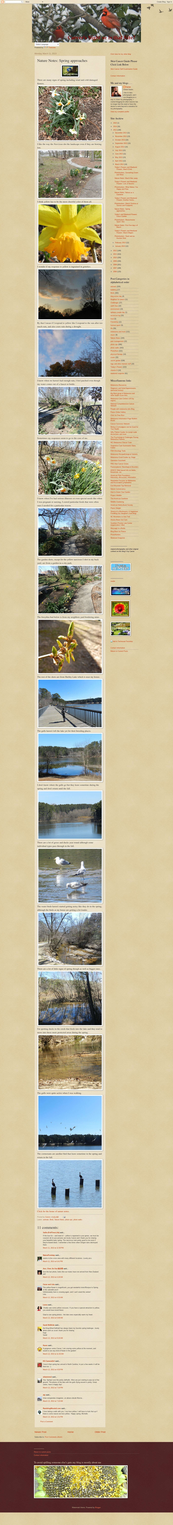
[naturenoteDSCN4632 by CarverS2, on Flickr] (70, 1207)
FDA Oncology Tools (118, 451)
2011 (115, 254)
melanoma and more (118, 332)
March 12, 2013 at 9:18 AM (53, 1338)
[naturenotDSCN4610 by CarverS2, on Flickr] (70, 781)
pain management (117, 341)
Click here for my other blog (121, 54)
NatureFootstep (49, 1255)
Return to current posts (42, 1452)
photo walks (77, 1220)
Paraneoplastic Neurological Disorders (124, 467)
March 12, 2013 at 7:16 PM (53, 1388)
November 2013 (121, 136)
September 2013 (121, 143)
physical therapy (117, 354)
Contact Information (118, 76)
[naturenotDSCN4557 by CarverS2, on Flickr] (70, 434)
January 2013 (120, 246)
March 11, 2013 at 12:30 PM (53, 1248)
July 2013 (119, 150)
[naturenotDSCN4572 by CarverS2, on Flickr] (70, 494)
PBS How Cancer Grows (120, 464)
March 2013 (119, 164)
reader (113, 581)
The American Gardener (119, 499)
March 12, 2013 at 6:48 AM (53, 1318)
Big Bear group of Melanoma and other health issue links (123, 394)
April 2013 (119, 161)
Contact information (118, 648)
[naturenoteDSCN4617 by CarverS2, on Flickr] (70, 1150)
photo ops (68, 1220)
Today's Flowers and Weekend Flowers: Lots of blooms (126, 182)
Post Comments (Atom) (53, 1437)
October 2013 (120, 140)
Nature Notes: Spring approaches (122, 210)
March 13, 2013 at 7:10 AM (53, 1401)
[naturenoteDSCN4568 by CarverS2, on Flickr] (70, 613)
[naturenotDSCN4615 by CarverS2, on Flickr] (70, 838)
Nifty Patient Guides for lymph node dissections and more (124, 433)
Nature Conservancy (118, 489)
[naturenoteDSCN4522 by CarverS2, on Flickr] (70, 198)
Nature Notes (59, 1220)
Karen (45, 1345)
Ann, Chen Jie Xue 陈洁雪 (53, 1269)
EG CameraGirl (49, 1361)
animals (46, 1220)
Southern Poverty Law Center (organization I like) (121, 524)
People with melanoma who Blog (122, 409)
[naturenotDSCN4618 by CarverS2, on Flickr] (70, 727)
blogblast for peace (117, 299)
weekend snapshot (117, 373)
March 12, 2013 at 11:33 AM (53, 1354)
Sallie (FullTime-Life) (51, 1232)
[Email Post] (64, 1217)
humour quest (116, 325)
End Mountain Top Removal (121, 486)
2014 (115, 126)
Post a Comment (46, 1422)
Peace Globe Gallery (118, 412)
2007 (115, 268)
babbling (114, 290)
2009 (115, 261)
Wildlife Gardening (117, 502)
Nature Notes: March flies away (126, 178)
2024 (115, 123)
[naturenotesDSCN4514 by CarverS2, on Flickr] (70, 140)
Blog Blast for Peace (118, 531)
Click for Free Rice (117, 415)
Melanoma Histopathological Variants (124, 454)
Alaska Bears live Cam (119, 520)
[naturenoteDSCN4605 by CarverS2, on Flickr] (70, 1025)
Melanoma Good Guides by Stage (123, 457)
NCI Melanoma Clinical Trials (121, 442)
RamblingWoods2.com (52, 1408)
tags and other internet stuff (121, 364)
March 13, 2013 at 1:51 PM (53, 1417)
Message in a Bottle (118, 528)
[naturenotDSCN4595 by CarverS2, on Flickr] (70, 673)
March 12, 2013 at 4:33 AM (53, 1297)
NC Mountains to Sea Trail (120, 517)
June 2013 (119, 154)
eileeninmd (47, 1377)
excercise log (115, 315)
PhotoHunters (116, 535)
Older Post (100, 1432)
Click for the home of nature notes (53, 1211)
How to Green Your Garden (120, 492)
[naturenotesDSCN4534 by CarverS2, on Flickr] (70, 376)
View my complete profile (120, 112)
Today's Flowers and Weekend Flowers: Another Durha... (126, 199)
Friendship (114, 322)
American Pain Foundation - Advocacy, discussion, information (123, 476)
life (112, 328)
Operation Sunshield (118, 460)
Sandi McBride (48, 1325)
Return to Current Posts (119, 651)
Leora (45, 1305)
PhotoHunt (114, 351)
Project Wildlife (116, 495)
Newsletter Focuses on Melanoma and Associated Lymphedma (123, 481)
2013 (115, 130)
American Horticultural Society (122, 505)
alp (44, 1395)
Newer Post (40, 1432)
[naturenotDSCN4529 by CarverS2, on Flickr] (70, 262)
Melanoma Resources (119, 385)
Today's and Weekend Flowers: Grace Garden (126, 215)
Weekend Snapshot (118, 538)
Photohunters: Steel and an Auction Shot (125, 237)
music (113, 335)
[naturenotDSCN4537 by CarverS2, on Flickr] (70, 319)
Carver (128, 87)
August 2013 (120, 147)
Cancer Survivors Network (120, 424)
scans (113, 357)
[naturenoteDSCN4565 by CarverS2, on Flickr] (70, 555)
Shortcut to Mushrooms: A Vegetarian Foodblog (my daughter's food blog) (124, 512)
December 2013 (121, 133)
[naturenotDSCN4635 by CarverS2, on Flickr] (70, 965)
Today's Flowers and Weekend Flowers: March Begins (126, 232)
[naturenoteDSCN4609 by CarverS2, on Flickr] (70, 902)
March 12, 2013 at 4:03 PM (53, 1370)
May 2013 (119, 157)
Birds (52, 1220)
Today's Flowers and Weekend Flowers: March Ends (126, 168)
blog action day (116, 296)
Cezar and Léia (49, 1284)
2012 (115, 251)
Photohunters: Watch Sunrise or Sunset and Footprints (126, 204)
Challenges (115, 303)
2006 (115, 272)
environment (115, 309)
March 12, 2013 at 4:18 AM (53, 1277)
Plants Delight (116, 508)
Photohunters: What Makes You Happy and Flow (126, 188)
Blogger (98, 1507)
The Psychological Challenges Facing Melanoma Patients (124, 438)
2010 (115, 257)
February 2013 (120, 243)
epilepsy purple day (118, 312)
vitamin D (114, 370)
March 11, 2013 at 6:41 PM (53, 1261)
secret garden (116, 360)
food (112, 319)
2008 (115, 265)
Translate (52, 47)
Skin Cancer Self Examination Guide (124, 69)
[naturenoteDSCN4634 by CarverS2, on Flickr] (70, 1089)
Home (71, 1432)
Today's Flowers (116, 367)
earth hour (114, 306)
